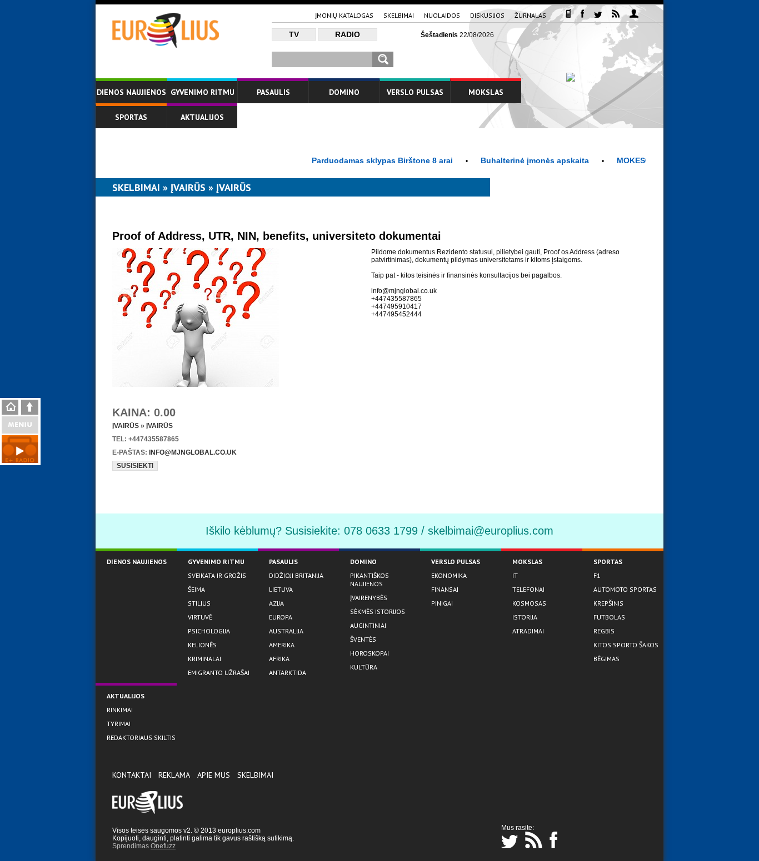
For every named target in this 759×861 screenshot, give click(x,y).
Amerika (281, 645)
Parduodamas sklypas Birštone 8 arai (367, 160)
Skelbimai (398, 15)
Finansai (444, 589)
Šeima (196, 589)
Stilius (199, 603)
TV (294, 34)
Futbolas (609, 617)
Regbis (604, 631)
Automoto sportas (625, 589)
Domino (344, 92)
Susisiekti (135, 466)
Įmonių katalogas (344, 15)
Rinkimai (120, 710)
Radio (347, 34)
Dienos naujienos (131, 92)
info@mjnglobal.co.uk (193, 452)
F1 (597, 575)
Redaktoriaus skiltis (141, 737)
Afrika (279, 658)
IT (515, 575)
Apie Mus (213, 775)
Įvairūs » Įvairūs (142, 426)
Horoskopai (369, 653)
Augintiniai (368, 625)
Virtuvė (200, 617)
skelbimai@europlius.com (490, 531)
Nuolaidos (442, 15)
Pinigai (442, 603)
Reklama (174, 775)
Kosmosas (529, 603)
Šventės (363, 639)
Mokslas (485, 92)
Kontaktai (131, 775)
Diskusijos (487, 15)
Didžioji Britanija (296, 575)
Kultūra (363, 667)
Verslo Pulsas (415, 92)
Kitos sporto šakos (625, 645)
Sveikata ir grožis (217, 575)
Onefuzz (163, 846)
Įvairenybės (368, 597)
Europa (280, 617)
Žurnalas (530, 15)
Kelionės (202, 645)
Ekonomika (449, 575)
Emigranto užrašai (218, 672)
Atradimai (528, 631)
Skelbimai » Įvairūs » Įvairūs (181, 187)
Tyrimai (119, 723)
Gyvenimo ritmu (202, 92)
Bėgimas (606, 658)
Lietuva (281, 589)
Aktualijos (202, 117)
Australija (286, 631)
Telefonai (528, 589)
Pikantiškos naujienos (369, 579)
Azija (276, 603)
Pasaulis (273, 92)
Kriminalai (204, 658)
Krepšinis (608, 603)
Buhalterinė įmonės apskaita (520, 160)
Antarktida (287, 672)
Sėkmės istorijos (377, 611)
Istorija (524, 617)
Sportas (131, 117)
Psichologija (209, 631)
